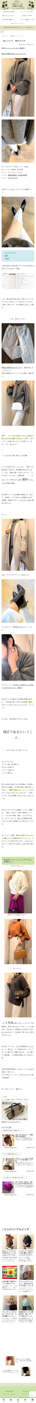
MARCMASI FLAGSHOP (17, 175)
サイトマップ (26, 1394)
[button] (32, 698)
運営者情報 (9, 1391)
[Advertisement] (18, 1212)
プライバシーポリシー (9, 1394)
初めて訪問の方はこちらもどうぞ (14, 54)
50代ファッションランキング (11, 1122)
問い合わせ (26, 1391)
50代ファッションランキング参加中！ (14, 48)
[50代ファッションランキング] (15, 1110)
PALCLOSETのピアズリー (11, 367)
